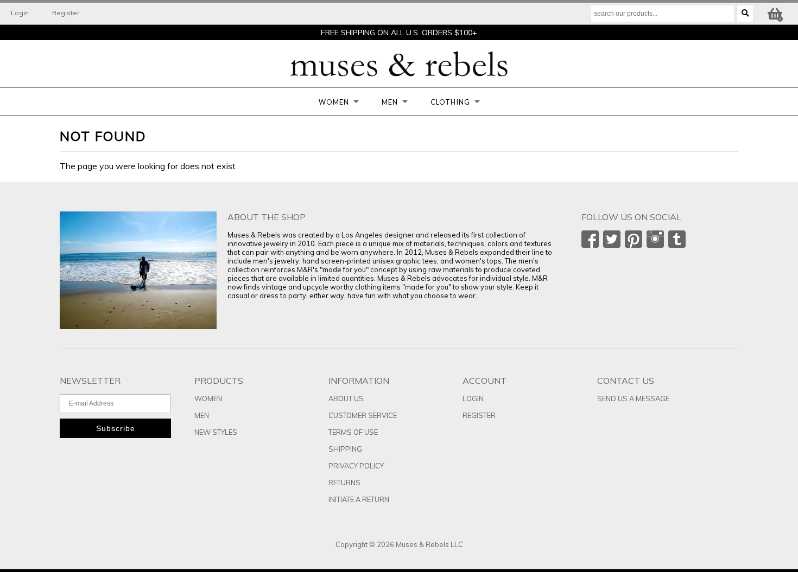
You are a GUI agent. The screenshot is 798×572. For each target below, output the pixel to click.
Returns (344, 482)
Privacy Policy (356, 465)
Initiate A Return (358, 499)
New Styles (215, 432)
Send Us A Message (633, 398)
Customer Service (362, 415)
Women (334, 102)
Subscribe (115, 428)
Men (390, 102)
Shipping (345, 449)
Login (20, 13)
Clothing (450, 102)
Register (65, 13)
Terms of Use (353, 432)
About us (346, 398)
